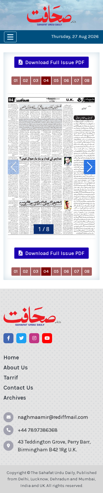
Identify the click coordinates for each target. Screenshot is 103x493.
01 (16, 80)
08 (87, 80)
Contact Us (18, 387)
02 (25, 80)
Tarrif (10, 377)
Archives (14, 397)
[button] (89, 167)
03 (35, 80)
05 (56, 80)
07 (76, 80)
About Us (15, 367)
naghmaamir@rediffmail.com (53, 417)
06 (66, 80)
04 (46, 80)
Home (11, 357)
